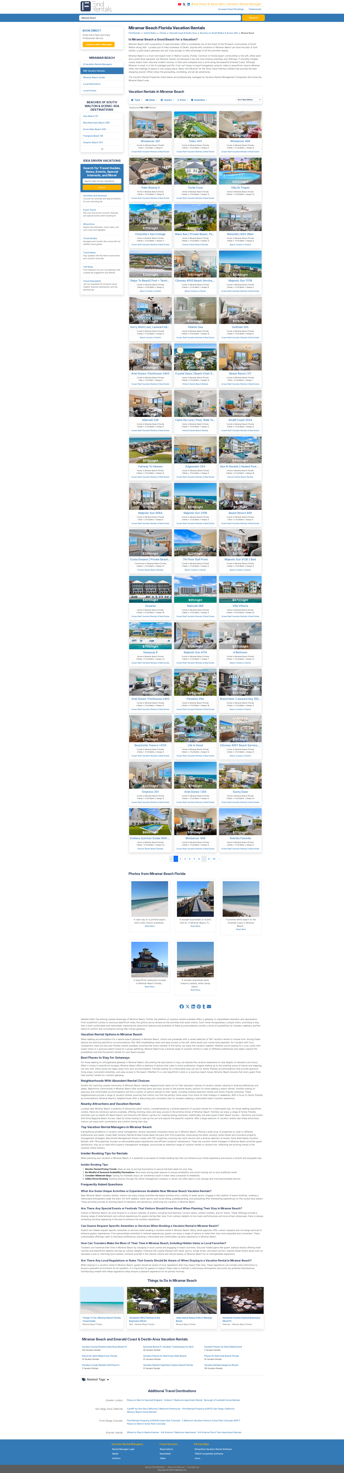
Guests (168, 100)
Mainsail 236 (150, 420)
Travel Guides (90, 238)
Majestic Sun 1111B (240, 280)
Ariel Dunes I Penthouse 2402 (150, 698)
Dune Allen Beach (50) (94, 129)
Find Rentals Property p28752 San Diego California (208, 1408)
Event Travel (89, 209)
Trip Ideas (88, 266)
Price (182, 100)
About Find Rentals (154, 1467)
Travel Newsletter (92, 281)
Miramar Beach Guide (94, 77)
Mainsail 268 (195, 605)
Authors (116, 1458)
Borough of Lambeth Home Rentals (222, 1400)
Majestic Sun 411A (195, 652)
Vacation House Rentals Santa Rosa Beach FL (104, 1346)
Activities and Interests (95, 195)
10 (214, 858)
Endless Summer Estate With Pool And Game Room (151, 838)
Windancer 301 (150, 141)
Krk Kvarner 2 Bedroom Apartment (178, 1432)
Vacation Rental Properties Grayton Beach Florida (168, 1365)
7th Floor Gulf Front (195, 559)
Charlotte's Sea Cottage (150, 234)
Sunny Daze (240, 791)
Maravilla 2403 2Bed (240, 234)
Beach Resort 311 (240, 373)
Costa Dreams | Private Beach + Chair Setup (151, 559)
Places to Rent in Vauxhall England (144, 1400)
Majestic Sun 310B (195, 513)
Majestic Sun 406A (150, 513)
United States (150, 33)
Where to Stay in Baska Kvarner (143, 1432)
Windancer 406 (195, 838)
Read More (150, 926)
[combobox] (160, 18)
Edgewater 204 (195, 466)
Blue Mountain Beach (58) (96, 122)
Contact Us (193, 1467)
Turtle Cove (195, 187)
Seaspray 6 (150, 652)
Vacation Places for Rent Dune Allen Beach (164, 1356)
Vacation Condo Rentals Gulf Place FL (101, 1365)
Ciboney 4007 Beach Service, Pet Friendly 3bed (241, 745)
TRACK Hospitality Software (209, 1453)
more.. (198, 1458)
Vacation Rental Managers (97, 64)
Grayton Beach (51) (93, 142)
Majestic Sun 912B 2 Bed (240, 559)
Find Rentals (134, 33)
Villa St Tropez (240, 187)
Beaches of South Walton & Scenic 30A (219, 33)
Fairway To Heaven (150, 466)
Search (101, 187)
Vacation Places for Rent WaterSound (223, 1346)
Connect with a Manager (98, 44)
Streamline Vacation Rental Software (213, 1449)
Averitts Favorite (240, 838)
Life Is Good (195, 745)
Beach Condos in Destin (240, 244)
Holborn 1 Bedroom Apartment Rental (183, 1400)
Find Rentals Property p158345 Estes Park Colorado (153, 1420)
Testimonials (254, 9)
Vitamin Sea (195, 327)
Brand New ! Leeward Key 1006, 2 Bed (241, 698)
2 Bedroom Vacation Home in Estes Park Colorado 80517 (211, 1420)
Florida (163, 33)
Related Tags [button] (96, 1379)
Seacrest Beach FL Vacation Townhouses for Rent (168, 1346)
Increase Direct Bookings (231, 9)
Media (115, 1453)
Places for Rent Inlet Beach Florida (221, 1356)
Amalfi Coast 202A (240, 420)
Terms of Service (175, 1467)
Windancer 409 (240, 141)
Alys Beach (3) (90, 116)
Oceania (150, 605)
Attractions (89, 224)
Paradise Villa (195, 698)
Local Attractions (92, 84)
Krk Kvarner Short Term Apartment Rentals (219, 1432)
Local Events (89, 90)
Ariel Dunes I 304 (195, 791)
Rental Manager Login (123, 1449)
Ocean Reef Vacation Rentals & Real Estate (150, 151)
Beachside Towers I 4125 (150, 745)
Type (137, 100)
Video (163, 1458)
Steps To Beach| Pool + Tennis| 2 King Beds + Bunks (151, 280)
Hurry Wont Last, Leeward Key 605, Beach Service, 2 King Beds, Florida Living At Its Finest (151, 327)
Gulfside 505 (240, 327)
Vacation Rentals (94, 70)
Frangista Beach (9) (93, 135)
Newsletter (165, 1453)
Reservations (166, 1449)
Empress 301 (150, 791)
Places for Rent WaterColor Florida (99, 1356)
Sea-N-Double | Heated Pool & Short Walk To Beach (241, 466)
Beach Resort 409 (240, 513)
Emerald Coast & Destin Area (183, 33)
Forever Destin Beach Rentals (195, 244)
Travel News (89, 252)
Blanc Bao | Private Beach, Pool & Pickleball (196, 234)
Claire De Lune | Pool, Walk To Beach (196, 420)
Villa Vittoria (240, 605)
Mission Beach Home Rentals (142, 1412)
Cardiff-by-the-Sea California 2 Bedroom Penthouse (153, 1408)
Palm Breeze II (150, 187)
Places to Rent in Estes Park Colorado (146, 1423)
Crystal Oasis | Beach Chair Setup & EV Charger (196, 373)
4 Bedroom (240, 652)
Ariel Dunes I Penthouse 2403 (150, 373)
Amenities (199, 100)
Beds (152, 100)
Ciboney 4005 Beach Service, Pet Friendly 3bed (196, 280)
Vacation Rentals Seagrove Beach (221, 1365)
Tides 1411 (195, 141)
